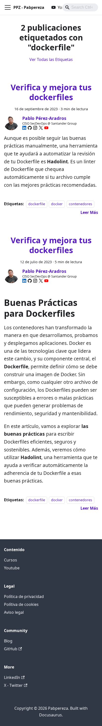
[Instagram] (35, 128)
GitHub (10, 649)
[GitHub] (30, 128)
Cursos (10, 560)
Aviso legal (14, 612)
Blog (8, 641)
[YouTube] (46, 128)
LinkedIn (12, 677)
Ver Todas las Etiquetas (51, 59)
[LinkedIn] (24, 128)
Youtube (12, 568)
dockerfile (36, 204)
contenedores (80, 204)
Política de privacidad (24, 596)
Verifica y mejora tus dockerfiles (51, 92)
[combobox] (80, 7)
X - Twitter (13, 685)
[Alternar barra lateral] (7, 7)
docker (57, 204)
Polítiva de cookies (21, 604)
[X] (41, 128)
